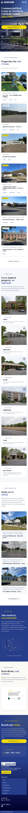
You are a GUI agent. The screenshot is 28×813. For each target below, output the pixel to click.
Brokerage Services (7, 787)
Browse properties (13, 27)
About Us (5, 782)
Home (4, 779)
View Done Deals (13, 598)
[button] (23, 2)
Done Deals (5, 793)
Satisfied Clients (6, 790)
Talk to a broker (14, 31)
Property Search (6, 785)
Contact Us (6, 772)
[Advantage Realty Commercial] (7, 2)
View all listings (13, 261)
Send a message (13, 741)
